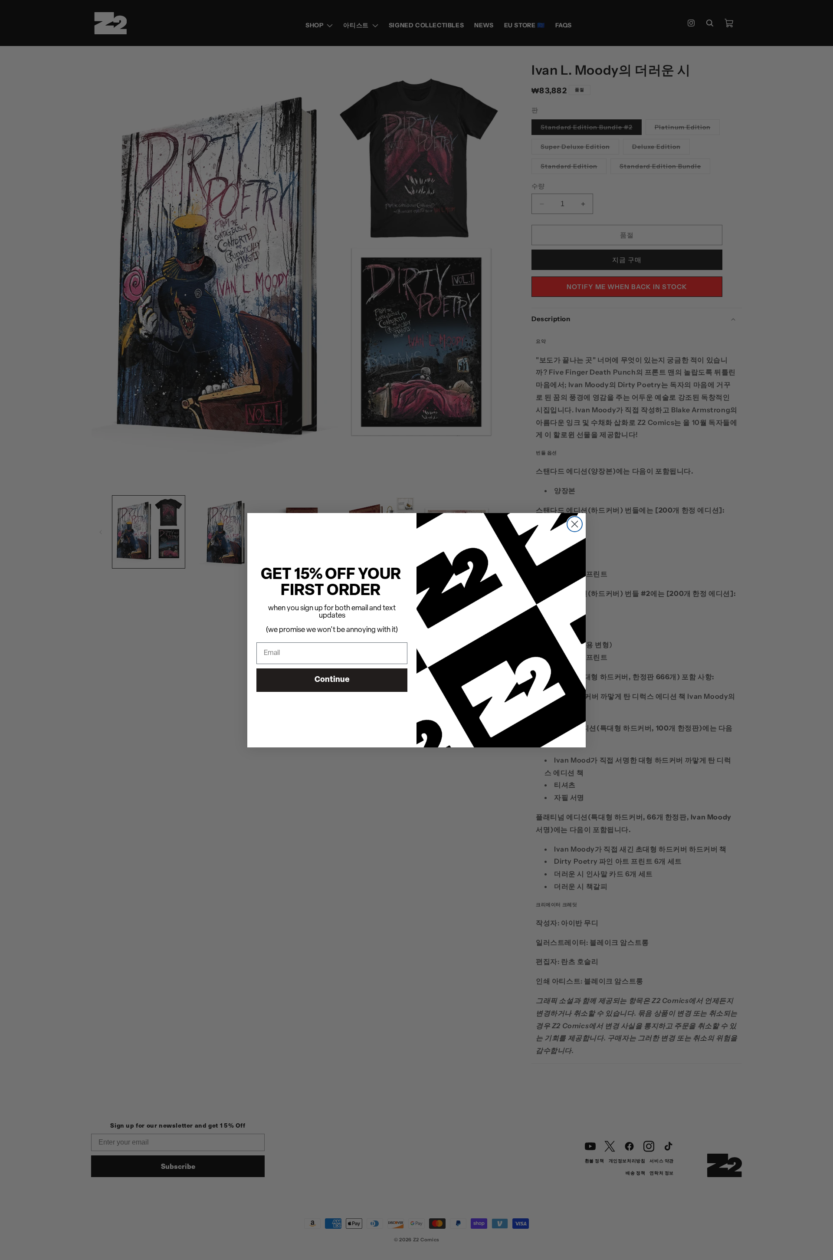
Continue (332, 680)
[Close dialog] (574, 524)
